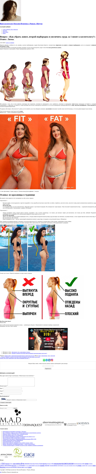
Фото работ (5, 32)
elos (0, 463)
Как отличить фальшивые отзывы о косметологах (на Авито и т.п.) (19, 436)
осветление (32, 465)
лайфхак (2, 465)
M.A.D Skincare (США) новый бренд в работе (14, 437)
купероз (90, 463)
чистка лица (20, 467)
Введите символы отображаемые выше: (16, 399)
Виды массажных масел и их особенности (13, 435)
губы (52, 463)
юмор (30, 467)
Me (0, 472)
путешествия (65, 465)
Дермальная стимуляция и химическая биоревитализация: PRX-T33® (19, 439)
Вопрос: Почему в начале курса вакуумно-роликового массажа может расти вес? (20, 357)
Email (1, 391)
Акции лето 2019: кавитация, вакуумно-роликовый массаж (15, 358)
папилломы (37, 465)
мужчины (22, 465)
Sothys (11, 463)
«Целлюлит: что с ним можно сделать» (20, 352)
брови (41, 463)
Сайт (1, 393)
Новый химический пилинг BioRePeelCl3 (13, 440)
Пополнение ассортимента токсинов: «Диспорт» (14, 431)
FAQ (39, 355)
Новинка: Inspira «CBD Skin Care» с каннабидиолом (15, 434)
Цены (4, 33)
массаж (14, 465)
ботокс (37, 463)
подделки (60, 465)
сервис (79, 465)
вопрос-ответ (8, 355)
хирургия (52, 355)
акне (14, 463)
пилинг (42, 465)
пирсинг (47, 465)
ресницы (71, 465)
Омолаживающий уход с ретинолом (11, 441)
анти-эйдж (20, 463)
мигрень (17, 465)
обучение (26, 465)
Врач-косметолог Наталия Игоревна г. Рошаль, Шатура (21, 24)
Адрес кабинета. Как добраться (10, 29)
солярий (83, 465)
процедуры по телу (29, 355)
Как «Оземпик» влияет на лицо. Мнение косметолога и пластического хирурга (22, 432)
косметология (67, 463)
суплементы (89, 465)
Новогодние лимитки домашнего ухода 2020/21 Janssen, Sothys (18, 442)
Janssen (7, 463)
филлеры (3, 467)
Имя (1, 388)
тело (49, 355)
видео (45, 463)
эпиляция (26, 467)
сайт (76, 465)
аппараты (27, 463)
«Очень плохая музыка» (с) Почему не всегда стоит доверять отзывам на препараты (23, 445)
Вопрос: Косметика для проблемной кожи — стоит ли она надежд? (19, 444)
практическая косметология (18, 355)
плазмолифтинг (54, 465)
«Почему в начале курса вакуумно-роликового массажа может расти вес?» (29, 353)
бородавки (32, 463)
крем (86, 463)
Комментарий (3, 386)
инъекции (57, 463)
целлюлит (14, 467)
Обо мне (5, 30)
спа (86, 465)
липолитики (44, 355)
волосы (49, 463)
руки (74, 465)
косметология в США (79, 463)
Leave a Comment (10, 42)
